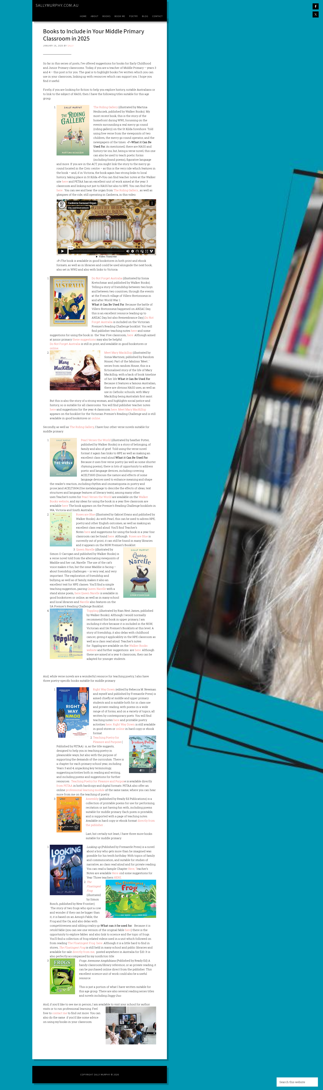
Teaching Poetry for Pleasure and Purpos (97, 781)
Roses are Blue (85, 514)
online (54, 348)
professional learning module (85, 790)
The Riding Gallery (105, 107)
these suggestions (84, 339)
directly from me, (84, 952)
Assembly (92, 798)
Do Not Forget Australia (107, 278)
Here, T (132, 868)
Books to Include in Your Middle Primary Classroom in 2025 (93, 34)
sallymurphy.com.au (57, 5)
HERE (117, 877)
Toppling (92, 610)
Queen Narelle (85, 549)
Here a (116, 873)
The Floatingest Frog (81, 943)
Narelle (84, 602)
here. (130, 335)
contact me (59, 1013)
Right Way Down (104, 689)
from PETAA (65, 785)
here (65, 181)
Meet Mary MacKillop (132, 409)
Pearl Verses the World (96, 440)
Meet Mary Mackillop (118, 352)
